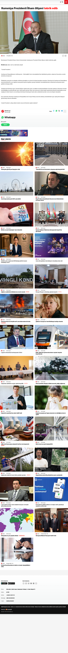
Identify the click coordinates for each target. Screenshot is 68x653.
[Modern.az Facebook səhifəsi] (24, 583)
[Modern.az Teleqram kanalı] (29, 583)
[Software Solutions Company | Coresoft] (9, 609)
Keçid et (5, 125)
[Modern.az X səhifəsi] (36, 583)
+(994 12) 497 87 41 (10, 595)
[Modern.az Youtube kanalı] (31, 583)
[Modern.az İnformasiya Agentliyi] (6, 578)
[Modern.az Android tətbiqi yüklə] (4, 583)
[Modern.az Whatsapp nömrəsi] (34, 583)
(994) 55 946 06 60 (10, 598)
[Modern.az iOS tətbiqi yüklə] (11, 583)
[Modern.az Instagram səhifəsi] (26, 583)
